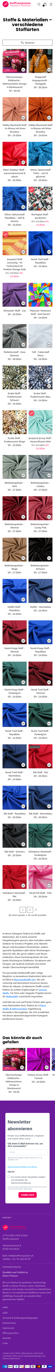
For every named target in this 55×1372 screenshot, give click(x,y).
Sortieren (29, 42)
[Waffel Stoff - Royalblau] (15, 591)
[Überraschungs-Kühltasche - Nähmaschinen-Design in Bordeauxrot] (15, 61)
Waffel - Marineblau (40, 606)
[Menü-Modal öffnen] (51, 4)
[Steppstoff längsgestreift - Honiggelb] (40, 61)
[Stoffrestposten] (17, 4)
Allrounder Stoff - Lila (14, 310)
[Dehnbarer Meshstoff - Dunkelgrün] (40, 836)
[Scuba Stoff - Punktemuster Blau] (40, 378)
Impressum (8, 1328)
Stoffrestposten (27, 1353)
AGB (5, 1312)
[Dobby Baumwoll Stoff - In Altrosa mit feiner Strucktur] (15, 109)
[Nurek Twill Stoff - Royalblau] (40, 243)
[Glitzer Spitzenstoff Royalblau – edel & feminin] (15, 199)
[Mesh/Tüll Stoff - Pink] (40, 877)
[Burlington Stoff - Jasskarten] (40, 199)
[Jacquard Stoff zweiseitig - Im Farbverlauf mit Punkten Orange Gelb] (15, 243)
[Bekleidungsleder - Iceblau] (40, 467)
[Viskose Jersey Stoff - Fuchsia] (38, 1059)
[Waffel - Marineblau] (40, 591)
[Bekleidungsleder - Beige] (15, 550)
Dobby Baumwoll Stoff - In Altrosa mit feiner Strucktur (14, 128)
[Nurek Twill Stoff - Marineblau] (15, 756)
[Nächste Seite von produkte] (36, 910)
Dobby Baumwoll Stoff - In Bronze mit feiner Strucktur (40, 128)
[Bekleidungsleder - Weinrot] (15, 508)
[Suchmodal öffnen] (39, 4)
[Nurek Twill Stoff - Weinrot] (40, 674)
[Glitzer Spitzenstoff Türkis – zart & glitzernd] (40, 154)
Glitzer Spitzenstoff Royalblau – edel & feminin (15, 218)
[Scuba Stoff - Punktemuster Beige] (15, 422)
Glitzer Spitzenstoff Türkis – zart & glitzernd (40, 173)
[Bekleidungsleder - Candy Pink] (40, 508)
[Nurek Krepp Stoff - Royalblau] (40, 632)
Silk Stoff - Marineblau (40, 813)
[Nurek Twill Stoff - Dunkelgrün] (40, 715)
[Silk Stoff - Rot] (40, 756)
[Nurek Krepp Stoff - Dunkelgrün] (15, 674)
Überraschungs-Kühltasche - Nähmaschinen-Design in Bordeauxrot (14, 1081)
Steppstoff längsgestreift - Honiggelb (40, 80)
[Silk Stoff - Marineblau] (40, 798)
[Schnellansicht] (23, 69)
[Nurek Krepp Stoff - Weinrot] (15, 632)
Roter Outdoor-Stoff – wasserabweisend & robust (14, 173)
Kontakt (7, 1338)
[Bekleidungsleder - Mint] (15, 467)
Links (5, 1343)
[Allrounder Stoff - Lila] (15, 295)
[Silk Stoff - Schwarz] (15, 836)
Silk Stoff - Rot (40, 772)
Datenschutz (9, 1322)
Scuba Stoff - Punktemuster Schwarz (14, 396)
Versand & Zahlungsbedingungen (20, 1317)
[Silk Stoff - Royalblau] (15, 798)
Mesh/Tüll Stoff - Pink (40, 892)
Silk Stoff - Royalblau (15, 813)
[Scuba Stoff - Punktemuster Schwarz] (15, 378)
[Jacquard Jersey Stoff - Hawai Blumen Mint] (40, 422)
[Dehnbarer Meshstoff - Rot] (15, 877)
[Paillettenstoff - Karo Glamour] (15, 336)
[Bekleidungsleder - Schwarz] (40, 550)
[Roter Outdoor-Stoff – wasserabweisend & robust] (15, 154)
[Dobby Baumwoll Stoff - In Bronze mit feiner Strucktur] (40, 109)
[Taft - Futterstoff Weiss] (40, 336)
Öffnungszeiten (10, 1333)
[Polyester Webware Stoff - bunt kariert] (40, 295)
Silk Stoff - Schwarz (14, 851)
